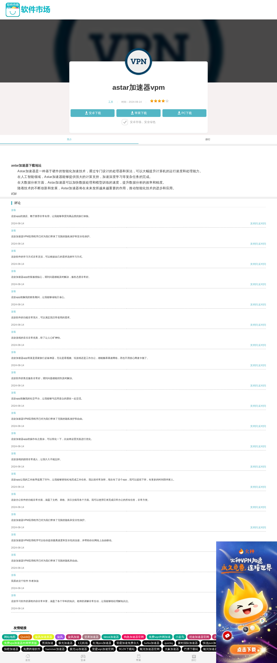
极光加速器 (65, 643)
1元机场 (83, 643)
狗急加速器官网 (134, 636)
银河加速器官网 (150, 649)
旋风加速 (73, 636)
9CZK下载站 (127, 649)
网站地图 (9, 636)
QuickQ (25, 636)
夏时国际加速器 (188, 643)
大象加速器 (172, 649)
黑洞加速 (47, 643)
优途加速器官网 (199, 636)
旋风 (60, 636)
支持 (252, 223)
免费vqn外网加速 (160, 636)
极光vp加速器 (78, 649)
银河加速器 (210, 649)
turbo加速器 (151, 643)
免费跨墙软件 (31, 649)
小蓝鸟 (180, 636)
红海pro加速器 (102, 643)
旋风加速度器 (43, 636)
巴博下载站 (191, 649)
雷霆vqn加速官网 (103, 649)
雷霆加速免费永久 (127, 643)
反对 (260, 223)
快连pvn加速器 (212, 643)
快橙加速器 (11, 649)
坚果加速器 (91, 636)
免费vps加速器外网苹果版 (20, 643)
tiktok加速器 (111, 636)
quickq (168, 643)
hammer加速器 (55, 649)
